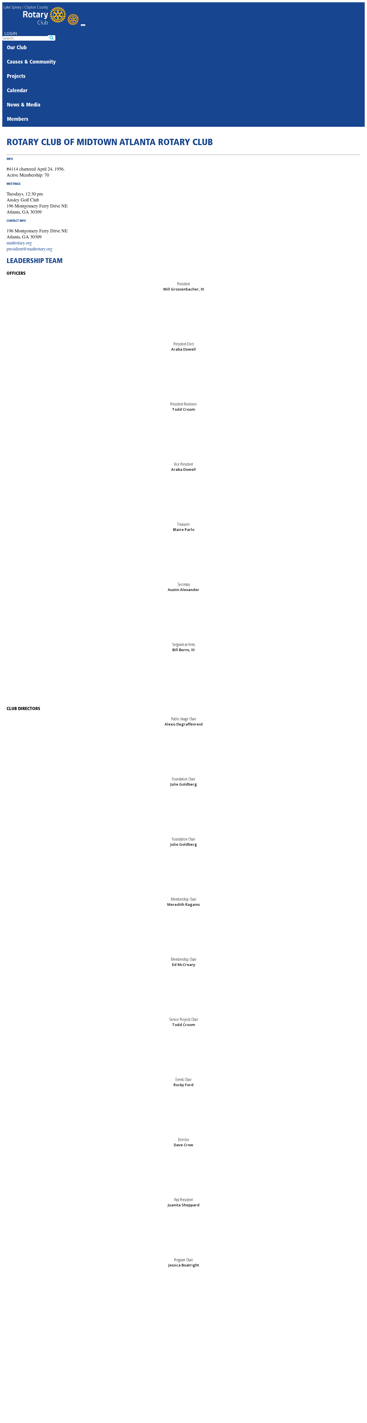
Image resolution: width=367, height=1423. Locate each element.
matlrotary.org (19, 243)
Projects (16, 76)
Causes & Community (31, 62)
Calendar (17, 91)
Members (17, 119)
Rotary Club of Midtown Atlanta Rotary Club (110, 142)
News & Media (23, 105)
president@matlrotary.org (29, 249)
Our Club (17, 48)
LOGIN (10, 33)
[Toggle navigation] (83, 25)
